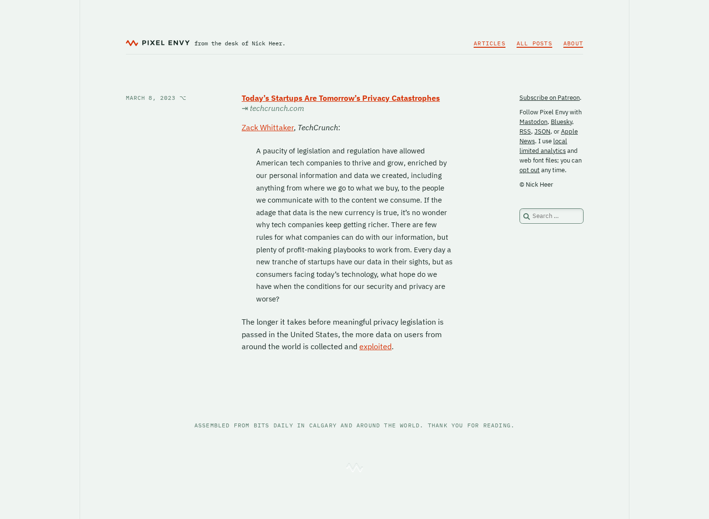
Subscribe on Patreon (549, 98)
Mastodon (533, 122)
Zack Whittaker (268, 127)
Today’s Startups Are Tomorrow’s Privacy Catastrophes (341, 98)
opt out (529, 170)
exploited (375, 346)
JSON (542, 131)
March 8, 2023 (156, 97)
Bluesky (561, 122)
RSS (525, 131)
